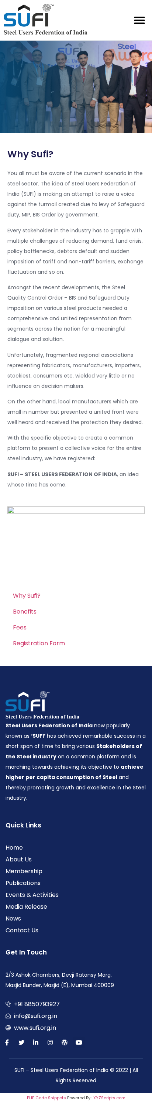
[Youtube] (79, 1042)
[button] (139, 20)
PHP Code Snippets (46, 1098)
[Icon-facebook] (7, 1042)
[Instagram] (50, 1042)
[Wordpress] (64, 1042)
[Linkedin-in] (36, 1042)
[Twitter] (21, 1042)
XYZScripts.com (109, 1098)
